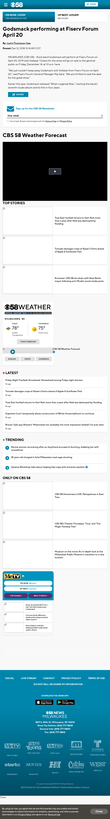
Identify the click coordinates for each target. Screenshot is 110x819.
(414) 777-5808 (65, 725)
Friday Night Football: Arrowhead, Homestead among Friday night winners (44, 380)
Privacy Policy (66, 121)
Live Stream (28, 678)
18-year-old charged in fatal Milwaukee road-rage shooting (41, 457)
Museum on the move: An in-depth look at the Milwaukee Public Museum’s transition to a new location (79, 554)
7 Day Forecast (28, 342)
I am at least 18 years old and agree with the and (40, 121)
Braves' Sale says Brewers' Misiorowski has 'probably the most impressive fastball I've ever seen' (54, 424)
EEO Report (55, 787)
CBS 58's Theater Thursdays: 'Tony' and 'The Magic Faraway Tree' (77, 525)
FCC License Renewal (43, 787)
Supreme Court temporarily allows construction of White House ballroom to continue (49, 413)
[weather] (8, 329)
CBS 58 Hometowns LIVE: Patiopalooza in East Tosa (79, 496)
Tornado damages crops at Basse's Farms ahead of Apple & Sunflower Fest (79, 250)
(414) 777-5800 (62, 729)
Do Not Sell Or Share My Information (58, 684)
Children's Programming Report (70, 787)
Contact (49, 678)
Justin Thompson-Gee (19, 43)
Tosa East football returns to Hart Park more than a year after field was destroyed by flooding (77, 220)
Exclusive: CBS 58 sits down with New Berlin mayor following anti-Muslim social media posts (79, 280)
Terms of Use (50, 121)
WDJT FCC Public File (28, 787)
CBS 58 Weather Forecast (66, 349)
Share (93, 4)
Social (9, 678)
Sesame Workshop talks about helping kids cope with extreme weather (48, 467)
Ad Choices (85, 787)
